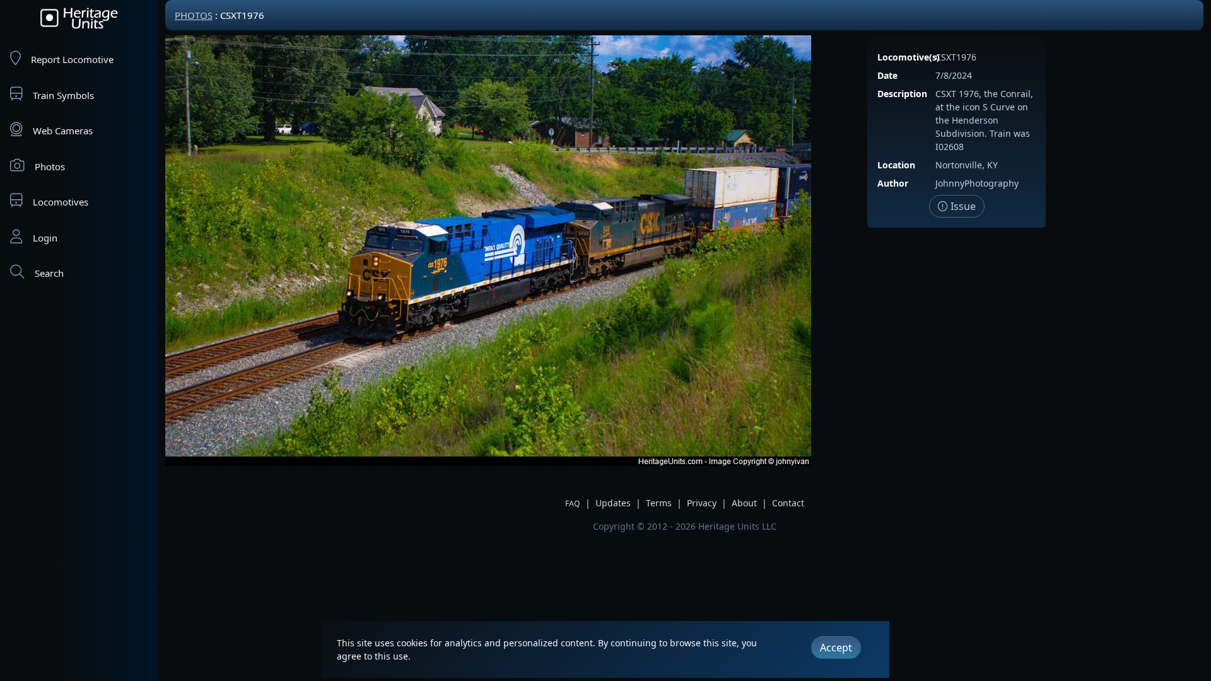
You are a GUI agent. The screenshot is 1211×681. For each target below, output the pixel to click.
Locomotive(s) (908, 57)
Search (49, 273)
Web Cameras (63, 130)
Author (892, 183)
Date (887, 75)
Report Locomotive (72, 59)
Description (902, 94)
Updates (613, 503)
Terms (659, 503)
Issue (962, 206)
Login (45, 237)
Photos (50, 166)
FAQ (572, 503)
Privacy (702, 503)
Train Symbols (63, 95)
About (744, 503)
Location (896, 165)
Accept (836, 648)
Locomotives (60, 201)
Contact (788, 503)
